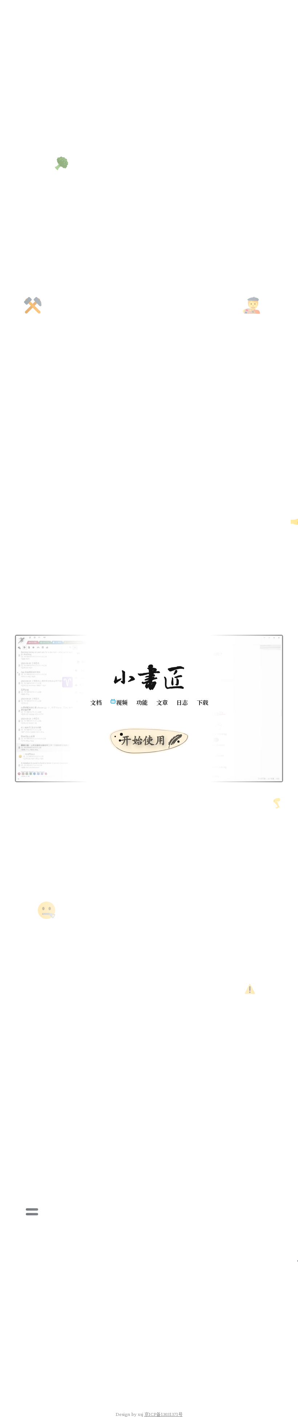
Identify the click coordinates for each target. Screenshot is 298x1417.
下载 (202, 702)
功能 (142, 702)
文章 (162, 702)
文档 (96, 702)
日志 (182, 702)
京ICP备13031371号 (163, 1414)
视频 (122, 702)
